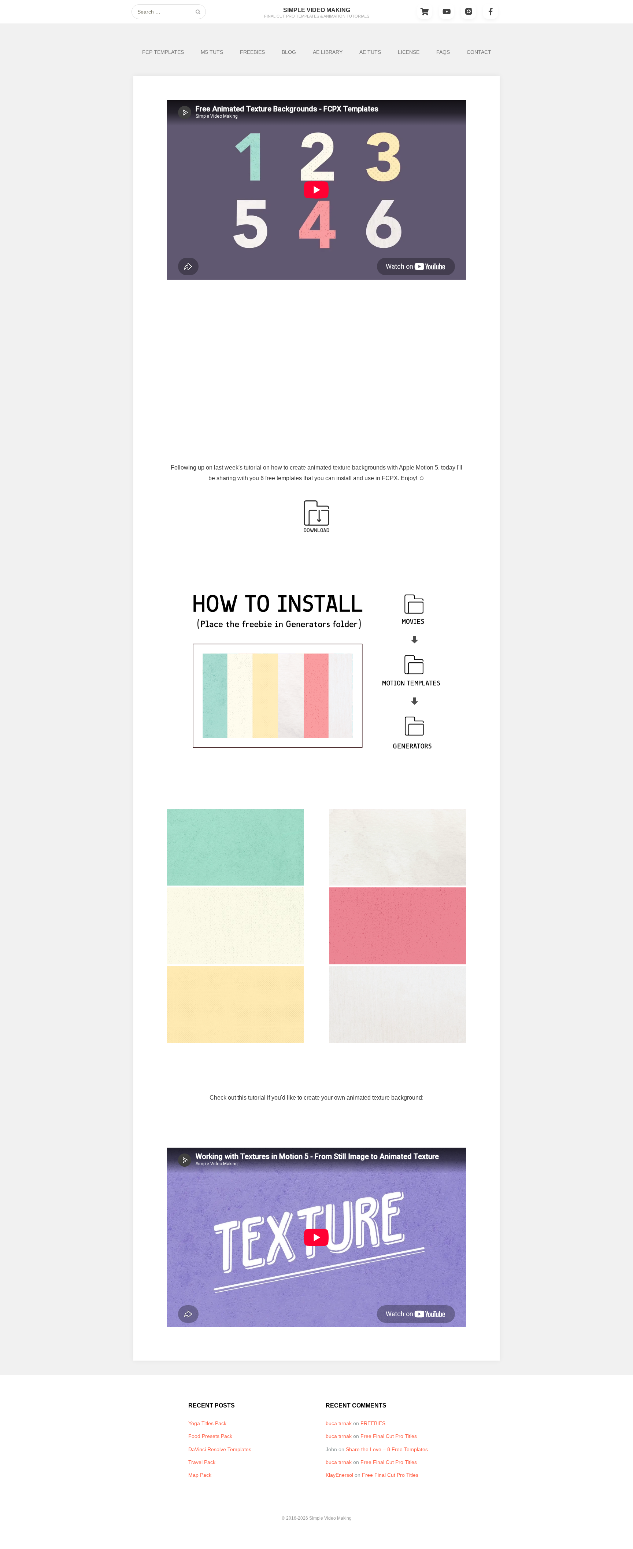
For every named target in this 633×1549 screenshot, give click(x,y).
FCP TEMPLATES (163, 52)
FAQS (443, 52)
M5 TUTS (212, 52)
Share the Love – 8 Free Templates (387, 1449)
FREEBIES (252, 52)
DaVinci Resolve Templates (219, 1449)
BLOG (289, 52)
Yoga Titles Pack (207, 1423)
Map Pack (199, 1475)
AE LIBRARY (328, 52)
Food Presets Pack (210, 1436)
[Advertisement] (316, 352)
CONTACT (479, 52)
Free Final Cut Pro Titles (388, 1436)
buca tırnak (339, 1423)
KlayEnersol (339, 1475)
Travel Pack (201, 1462)
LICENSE (408, 52)
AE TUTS (370, 52)
